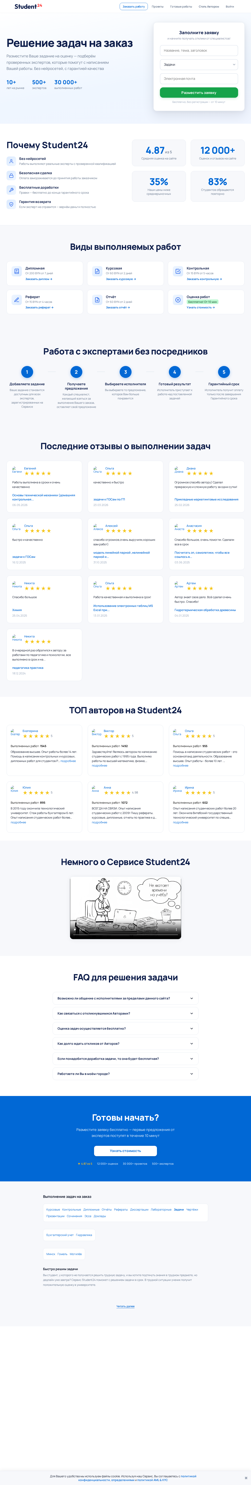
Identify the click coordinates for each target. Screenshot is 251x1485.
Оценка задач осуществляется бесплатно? (92, 1028)
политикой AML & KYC (152, 1480)
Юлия (27, 788)
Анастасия (194, 526)
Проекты (157, 6)
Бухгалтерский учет (60, 1235)
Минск (50, 1254)
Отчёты (107, 1209)
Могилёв (76, 1254)
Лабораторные (161, 1209)
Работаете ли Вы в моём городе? (84, 1074)
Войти (230, 6)
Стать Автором (209, 6)
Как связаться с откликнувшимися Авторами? (94, 1013)
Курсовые (53, 1209)
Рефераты (121, 1209)
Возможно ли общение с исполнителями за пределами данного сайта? (114, 998)
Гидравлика (84, 1235)
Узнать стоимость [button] (125, 1150)
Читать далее (125, 1306)
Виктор (109, 731)
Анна (107, 788)
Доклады (100, 1216)
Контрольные (71, 1209)
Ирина (189, 788)
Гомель (62, 1254)
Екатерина (30, 731)
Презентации (55, 1216)
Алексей (111, 526)
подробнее (68, 761)
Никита (29, 583)
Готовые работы (181, 6)
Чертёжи (192, 1209)
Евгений (30, 468)
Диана (191, 468)
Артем (191, 583)
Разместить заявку (198, 92)
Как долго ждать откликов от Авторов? (88, 1043)
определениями (123, 1480)
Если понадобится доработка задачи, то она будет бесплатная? (108, 1058)
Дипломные (91, 1209)
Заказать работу (134, 6)
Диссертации (139, 1209)
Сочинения (74, 1216)
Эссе (88, 1216)
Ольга (109, 468)
